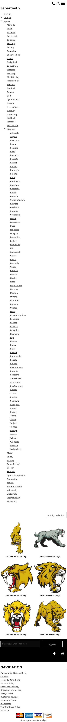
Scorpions (15, 382)
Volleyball (11, 490)
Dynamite (15, 237)
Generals (14, 263)
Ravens (13, 352)
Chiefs (13, 192)
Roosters (14, 374)
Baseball (11, 32)
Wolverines (15, 449)
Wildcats (14, 442)
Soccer (10, 468)
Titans (13, 419)
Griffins (13, 274)
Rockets (14, 371)
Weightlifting (13, 497)
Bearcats (14, 140)
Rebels (13, 360)
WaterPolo (12, 494)
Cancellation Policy (9, 686)
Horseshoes (13, 107)
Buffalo (13, 166)
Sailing (10, 460)
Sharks (13, 389)
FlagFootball (13, 80)
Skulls (13, 393)
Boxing (10, 47)
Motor (10, 453)
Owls (12, 311)
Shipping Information (10, 690)
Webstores (5, 703)
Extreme (11, 69)
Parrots (13, 322)
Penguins (14, 330)
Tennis (10, 482)
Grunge (7, 17)
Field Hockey (13, 77)
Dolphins (14, 229)
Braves (13, 162)
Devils (13, 218)
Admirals (14, 133)
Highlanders (16, 285)
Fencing (11, 73)
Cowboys (14, 207)
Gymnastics (13, 99)
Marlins (14, 293)
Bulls (12, 177)
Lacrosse (11, 121)
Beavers (14, 148)
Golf (9, 96)
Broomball (12, 51)
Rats (12, 349)
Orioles (13, 308)
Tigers (13, 415)
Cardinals (15, 181)
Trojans (13, 423)
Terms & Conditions (10, 680)
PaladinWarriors (18, 315)
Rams (13, 345)
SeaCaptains (16, 386)
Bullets (13, 174)
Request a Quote (8, 700)
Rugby (10, 456)
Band (9, 28)
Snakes (13, 397)
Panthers (14, 319)
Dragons (14, 233)
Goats (13, 267)
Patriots (14, 326)
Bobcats (14, 159)
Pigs (12, 337)
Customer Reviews (9, 697)
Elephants (15, 244)
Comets (14, 196)
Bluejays (14, 155)
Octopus (14, 304)
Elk (11, 248)
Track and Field (14, 486)
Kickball (11, 118)
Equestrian (12, 66)
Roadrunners (16, 367)
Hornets (14, 289)
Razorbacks (15, 356)
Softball (11, 471)
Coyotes (14, 211)
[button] (58, 3)
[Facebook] (54, 653)
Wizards (14, 445)
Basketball (12, 36)
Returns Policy (7, 683)
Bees (12, 151)
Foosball (11, 84)
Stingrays (15, 404)
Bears (13, 144)
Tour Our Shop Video (10, 707)
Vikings (13, 430)
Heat (12, 281)
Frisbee (10, 92)
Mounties (15, 300)
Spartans (14, 401)
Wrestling (12, 501)
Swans (13, 412)
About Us (4, 710)
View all (7, 14)
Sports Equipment (16, 475)
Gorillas (14, 270)
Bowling (11, 43)
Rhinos (13, 363)
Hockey (10, 103)
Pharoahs (14, 334)
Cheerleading (13, 55)
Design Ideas (6, 693)
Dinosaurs (15, 222)
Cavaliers (14, 185)
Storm (13, 408)
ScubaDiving (13, 464)
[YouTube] (62, 653)
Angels (13, 136)
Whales (14, 438)
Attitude (11, 25)
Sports (7, 21)
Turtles (13, 427)
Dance (10, 58)
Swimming (12, 479)
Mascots (11, 129)
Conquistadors (17, 200)
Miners (13, 296)
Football (11, 88)
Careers (4, 676)
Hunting (11, 110)
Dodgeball (12, 62)
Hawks (13, 278)
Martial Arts (12, 125)
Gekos (13, 259)
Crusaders (15, 215)
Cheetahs (15, 188)
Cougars (14, 203)
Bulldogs (14, 170)
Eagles (13, 241)
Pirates (13, 341)
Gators (13, 255)
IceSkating (12, 114)
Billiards (11, 40)
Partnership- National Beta (13, 673)
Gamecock (15, 252)
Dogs (12, 226)
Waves (13, 434)
